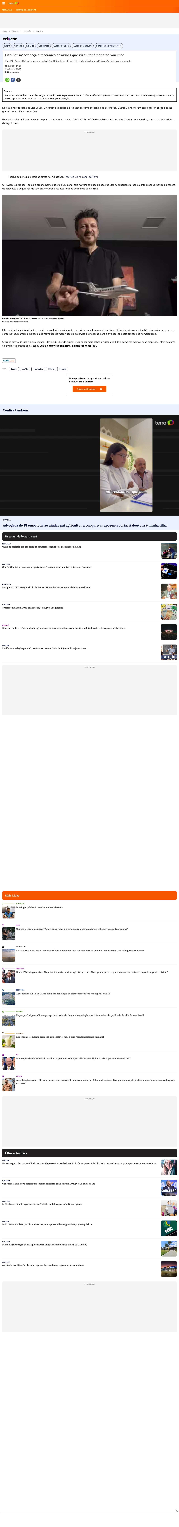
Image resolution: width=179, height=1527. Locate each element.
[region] (89, 1520)
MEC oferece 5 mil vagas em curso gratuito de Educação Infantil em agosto (42, 1204)
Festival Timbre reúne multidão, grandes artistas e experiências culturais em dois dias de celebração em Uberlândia (64, 628)
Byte (18, 925)
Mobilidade (21, 947)
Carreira (39, 31)
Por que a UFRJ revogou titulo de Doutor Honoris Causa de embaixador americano (46, 587)
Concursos (43, 45)
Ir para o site (14, 3)
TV (17, 1055)
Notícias (15, 31)
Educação (27, 31)
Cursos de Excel (61, 45)
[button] (3, 3)
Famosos (20, 968)
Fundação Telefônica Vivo (109, 45)
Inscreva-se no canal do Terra (81, 177)
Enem (7, 45)
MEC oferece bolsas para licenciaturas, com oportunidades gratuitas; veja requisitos (47, 1224)
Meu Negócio (38, 369)
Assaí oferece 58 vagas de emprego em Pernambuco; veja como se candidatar (43, 1265)
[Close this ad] (177, 1511)
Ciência (19, 1076)
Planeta (19, 1012)
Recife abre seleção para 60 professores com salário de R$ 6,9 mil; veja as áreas (44, 648)
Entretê (5, 625)
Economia (20, 990)
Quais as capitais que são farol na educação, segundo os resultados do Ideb (41, 546)
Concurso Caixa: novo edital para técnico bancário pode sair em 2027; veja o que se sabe (48, 1183)
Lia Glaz (30, 45)
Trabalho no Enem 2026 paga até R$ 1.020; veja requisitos (32, 607)
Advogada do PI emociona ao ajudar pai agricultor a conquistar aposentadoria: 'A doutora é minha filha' (85, 525)
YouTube (25, 369)
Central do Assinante (26, 10)
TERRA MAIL (7, 10)
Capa (5, 31)
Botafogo (20, 904)
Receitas (19, 1033)
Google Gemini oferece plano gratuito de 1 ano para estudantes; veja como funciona (46, 567)
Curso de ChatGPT (82, 45)
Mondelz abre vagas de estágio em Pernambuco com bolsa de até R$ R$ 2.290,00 (44, 1244)
